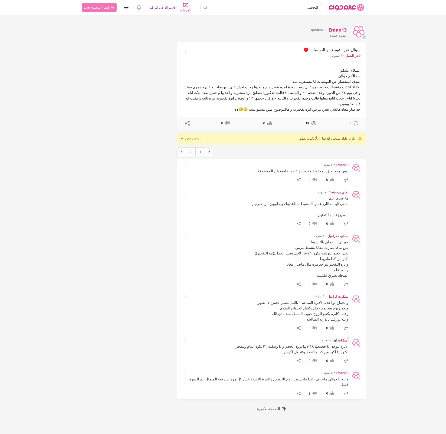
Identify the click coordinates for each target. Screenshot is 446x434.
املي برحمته (339, 192)
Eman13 (342, 165)
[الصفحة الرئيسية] (346, 7)
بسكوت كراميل (338, 236)
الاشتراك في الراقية (163, 7)
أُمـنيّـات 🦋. (340, 340)
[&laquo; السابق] (209, 151)
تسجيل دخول (192, 138)
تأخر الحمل (353, 55)
